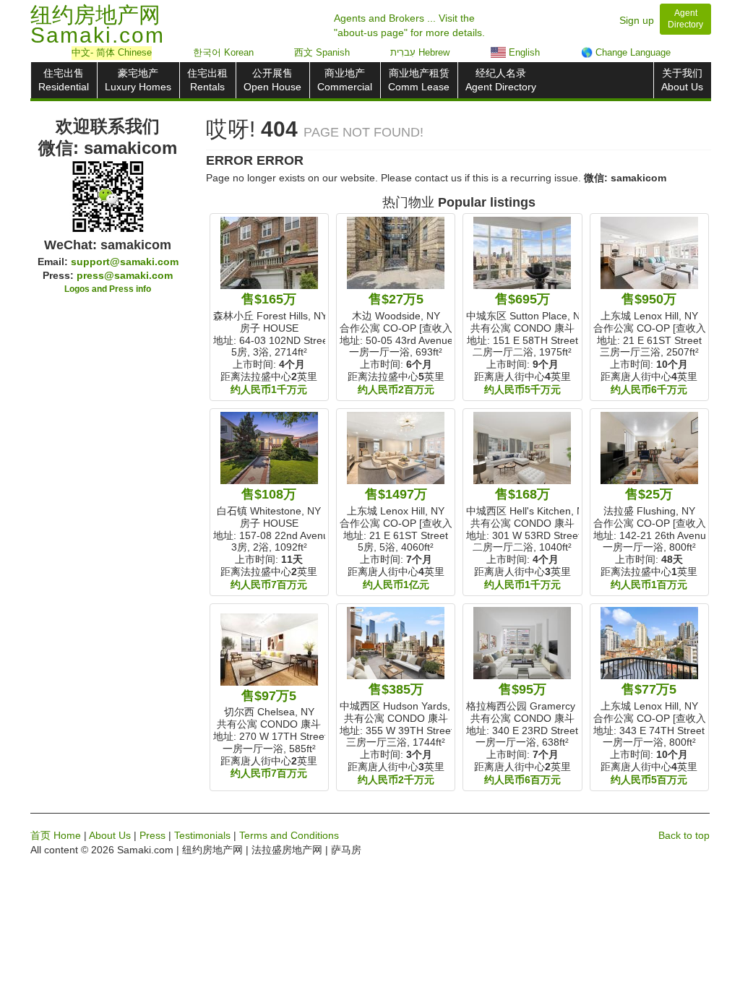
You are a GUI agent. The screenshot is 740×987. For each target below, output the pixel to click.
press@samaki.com (125, 275)
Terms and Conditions (289, 835)
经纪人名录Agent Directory (500, 79)
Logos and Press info (107, 289)
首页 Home (55, 835)
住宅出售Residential (63, 79)
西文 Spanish (322, 52)
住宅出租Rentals (207, 79)
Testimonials (202, 835)
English (523, 52)
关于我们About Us (682, 79)
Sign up (636, 20)
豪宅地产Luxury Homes (138, 79)
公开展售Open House (272, 79)
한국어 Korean (223, 52)
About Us (110, 835)
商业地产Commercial (344, 79)
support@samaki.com (124, 261)
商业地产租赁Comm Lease (418, 79)
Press (152, 835)
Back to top (684, 835)
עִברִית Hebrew (419, 52)
